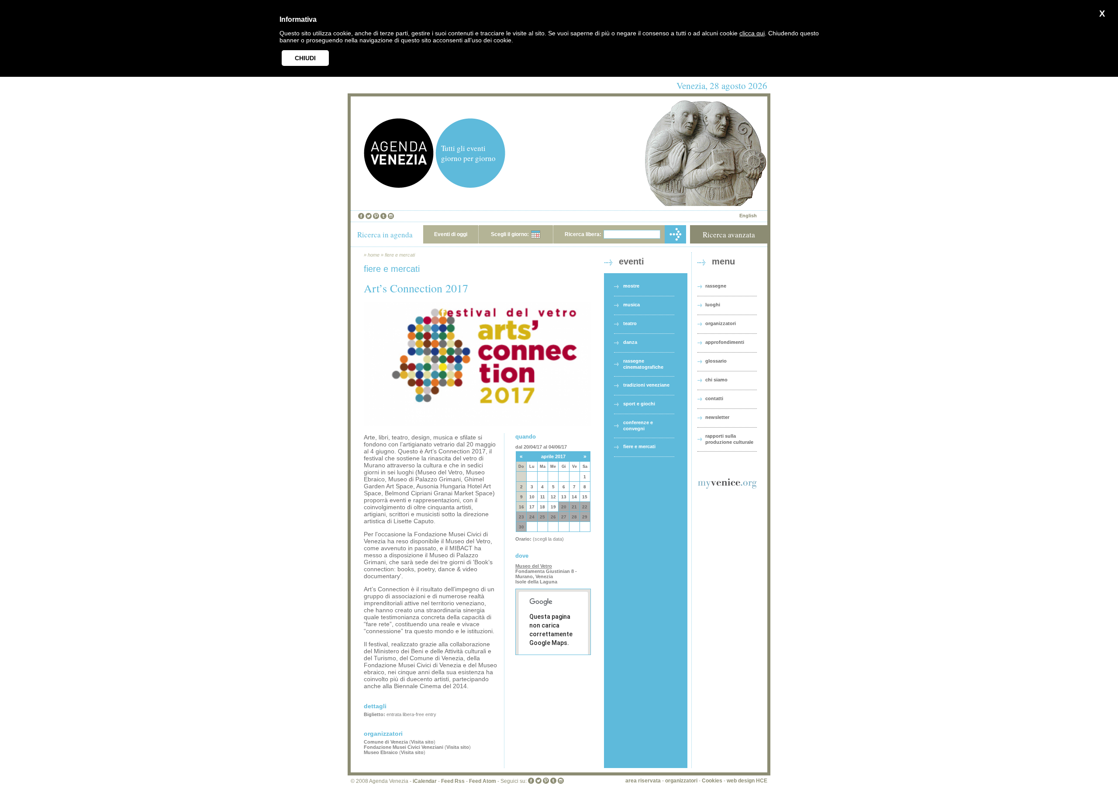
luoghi (712, 304)
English (748, 215)
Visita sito (422, 741)
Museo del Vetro (533, 566)
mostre (631, 285)
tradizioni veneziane (646, 385)
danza (630, 342)
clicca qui (752, 33)
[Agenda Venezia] (399, 185)
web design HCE (747, 781)
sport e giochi (639, 403)
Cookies (712, 781)
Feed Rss (453, 781)
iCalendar (425, 781)
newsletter (717, 417)
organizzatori (720, 323)
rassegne (715, 285)
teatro (630, 323)
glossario (716, 361)
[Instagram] (391, 216)
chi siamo (716, 379)
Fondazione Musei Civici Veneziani (403, 747)
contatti (714, 398)
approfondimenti (724, 342)
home (374, 254)
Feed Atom (482, 781)
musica (631, 304)
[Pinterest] (376, 216)
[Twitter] (369, 216)
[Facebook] (361, 216)
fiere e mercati (400, 254)
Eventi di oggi (450, 234)
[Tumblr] (383, 216)
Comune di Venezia (386, 741)
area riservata (643, 781)
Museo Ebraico (381, 752)
